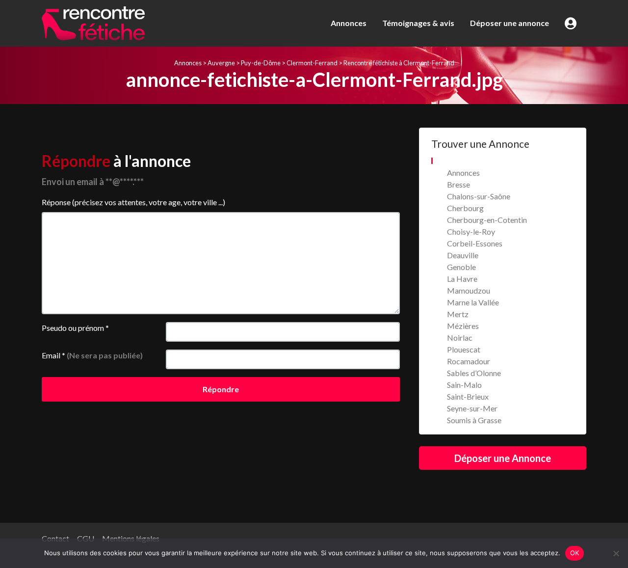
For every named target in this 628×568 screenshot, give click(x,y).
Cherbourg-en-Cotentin (487, 219)
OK (574, 553)
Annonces (348, 22)
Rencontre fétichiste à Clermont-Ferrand (398, 63)
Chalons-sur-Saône (478, 196)
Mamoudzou (468, 290)
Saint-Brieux (468, 396)
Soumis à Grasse (474, 420)
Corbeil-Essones (474, 243)
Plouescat (463, 349)
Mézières (463, 325)
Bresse (458, 184)
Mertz (458, 314)
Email (92, 355)
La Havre (462, 278)
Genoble (461, 266)
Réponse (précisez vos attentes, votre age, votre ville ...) (133, 202)
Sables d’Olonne (474, 373)
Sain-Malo (464, 384)
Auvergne (221, 63)
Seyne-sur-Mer (472, 408)
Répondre (221, 389)
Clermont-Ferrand (312, 63)
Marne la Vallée (473, 302)
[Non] (616, 553)
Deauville (462, 255)
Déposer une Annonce (502, 458)
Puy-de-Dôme (261, 63)
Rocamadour (468, 361)
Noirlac (459, 337)
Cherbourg (465, 208)
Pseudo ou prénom (75, 327)
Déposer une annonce (509, 22)
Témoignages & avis (418, 22)
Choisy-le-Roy (471, 231)
